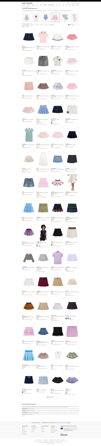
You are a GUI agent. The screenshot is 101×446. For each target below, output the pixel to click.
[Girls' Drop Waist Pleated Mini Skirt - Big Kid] (57, 159)
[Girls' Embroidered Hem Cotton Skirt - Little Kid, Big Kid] (72, 182)
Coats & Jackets (24, 10)
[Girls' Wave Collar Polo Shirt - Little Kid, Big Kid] (43, 36)
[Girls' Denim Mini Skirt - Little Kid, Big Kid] (72, 331)
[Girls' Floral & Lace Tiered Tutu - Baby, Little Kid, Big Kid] (72, 61)
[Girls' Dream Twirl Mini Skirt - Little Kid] (57, 232)
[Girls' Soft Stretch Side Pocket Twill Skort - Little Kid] (29, 61)
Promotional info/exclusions (66, 430)
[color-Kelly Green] (24, 392)
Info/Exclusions (68, 422)
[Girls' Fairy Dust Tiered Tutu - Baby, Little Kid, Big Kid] (57, 134)
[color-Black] (51, 244)
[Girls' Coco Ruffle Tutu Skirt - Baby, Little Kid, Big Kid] (43, 85)
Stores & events (52, 432)
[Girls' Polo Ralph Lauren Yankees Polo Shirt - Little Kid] (57, 61)
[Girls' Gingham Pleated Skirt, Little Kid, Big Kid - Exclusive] (29, 355)
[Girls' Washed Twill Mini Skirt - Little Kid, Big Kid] (43, 207)
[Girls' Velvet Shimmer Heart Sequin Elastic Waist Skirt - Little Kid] (29, 306)
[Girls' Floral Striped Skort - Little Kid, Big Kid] (29, 331)
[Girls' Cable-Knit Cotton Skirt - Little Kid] (72, 232)
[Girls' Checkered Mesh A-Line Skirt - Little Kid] (29, 232)
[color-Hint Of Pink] (40, 245)
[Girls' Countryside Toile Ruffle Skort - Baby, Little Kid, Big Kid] (57, 85)
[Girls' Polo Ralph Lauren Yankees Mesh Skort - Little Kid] (72, 109)
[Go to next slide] (77, 0)
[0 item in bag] (78, 3)
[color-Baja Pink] (39, 245)
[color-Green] (70, 318)
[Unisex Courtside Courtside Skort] (29, 379)
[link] (29, 48)
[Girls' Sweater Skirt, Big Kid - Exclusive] (29, 85)
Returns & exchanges (24, 431)
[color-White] (22, 74)
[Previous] (37, 36)
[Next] (34, 36)
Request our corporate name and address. (57, 442)
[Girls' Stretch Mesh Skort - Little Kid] (72, 134)
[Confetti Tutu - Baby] (72, 379)
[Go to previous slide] (22, 0)
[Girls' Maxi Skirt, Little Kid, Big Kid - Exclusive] (43, 159)
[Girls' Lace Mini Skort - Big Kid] (57, 109)
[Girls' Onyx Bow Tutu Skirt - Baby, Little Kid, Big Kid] (57, 379)
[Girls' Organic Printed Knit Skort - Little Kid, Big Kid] (29, 281)
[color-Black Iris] (51, 122)
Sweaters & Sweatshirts (39, 10)
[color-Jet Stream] (52, 122)
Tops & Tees (48, 10)
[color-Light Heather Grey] (52, 244)
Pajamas (62, 10)
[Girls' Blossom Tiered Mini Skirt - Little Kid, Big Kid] (72, 281)
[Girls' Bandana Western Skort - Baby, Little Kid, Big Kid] (72, 85)
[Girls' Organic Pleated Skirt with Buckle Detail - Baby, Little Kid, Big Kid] (72, 207)
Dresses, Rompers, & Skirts (31, 10)
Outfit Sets (44, 10)
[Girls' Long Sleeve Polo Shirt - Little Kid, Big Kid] (29, 257)
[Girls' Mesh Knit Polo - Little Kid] (43, 232)
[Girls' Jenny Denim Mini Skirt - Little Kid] (29, 182)
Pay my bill (33, 431)
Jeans (52, 10)
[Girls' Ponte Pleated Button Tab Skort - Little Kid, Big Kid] (29, 36)
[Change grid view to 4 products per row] (68, 24)
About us (42, 427)
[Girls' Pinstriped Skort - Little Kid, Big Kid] (72, 159)
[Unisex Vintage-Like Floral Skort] (43, 355)
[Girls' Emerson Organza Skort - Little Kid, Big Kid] (57, 306)
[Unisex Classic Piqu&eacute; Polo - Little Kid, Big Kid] (57, 257)
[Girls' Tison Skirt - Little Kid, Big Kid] (43, 379)
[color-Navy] (22, 392)
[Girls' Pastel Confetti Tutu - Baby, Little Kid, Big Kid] (43, 134)
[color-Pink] (23, 74)
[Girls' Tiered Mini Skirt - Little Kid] (29, 159)
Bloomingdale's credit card (35, 427)
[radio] (22, 74)
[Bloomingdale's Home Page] (27, 3)
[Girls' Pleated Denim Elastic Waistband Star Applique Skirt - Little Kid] (43, 331)
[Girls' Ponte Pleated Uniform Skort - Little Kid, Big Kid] (43, 306)
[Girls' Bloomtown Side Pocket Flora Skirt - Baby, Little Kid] (72, 355)
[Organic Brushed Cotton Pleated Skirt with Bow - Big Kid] (43, 281)
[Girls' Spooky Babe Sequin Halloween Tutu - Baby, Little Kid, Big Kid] (57, 182)
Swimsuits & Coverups (67, 10)
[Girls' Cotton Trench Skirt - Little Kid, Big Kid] (57, 281)
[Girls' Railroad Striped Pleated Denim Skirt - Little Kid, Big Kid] (43, 257)
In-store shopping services (54, 429)
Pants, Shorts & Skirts (57, 10)
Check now (71, 430)
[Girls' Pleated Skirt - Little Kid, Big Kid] (57, 36)
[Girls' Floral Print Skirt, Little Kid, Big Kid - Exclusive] (29, 207)
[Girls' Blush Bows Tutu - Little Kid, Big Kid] (29, 109)
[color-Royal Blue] (68, 318)
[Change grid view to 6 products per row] (70, 24)
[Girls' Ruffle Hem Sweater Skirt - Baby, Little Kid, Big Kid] (57, 331)
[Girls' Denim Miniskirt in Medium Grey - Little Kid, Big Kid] (43, 61)
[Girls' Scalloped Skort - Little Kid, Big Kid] (72, 257)
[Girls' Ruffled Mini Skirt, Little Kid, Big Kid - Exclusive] (43, 109)
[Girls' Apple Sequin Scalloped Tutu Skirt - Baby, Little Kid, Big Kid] (72, 36)
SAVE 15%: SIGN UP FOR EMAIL (36, 422)
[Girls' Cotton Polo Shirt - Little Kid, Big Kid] (57, 355)
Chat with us (23, 427)
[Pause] (78, 0)
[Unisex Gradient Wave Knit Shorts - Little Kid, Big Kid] (29, 134)
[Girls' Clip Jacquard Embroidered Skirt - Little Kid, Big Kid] (57, 207)
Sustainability (42, 431)
